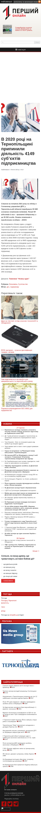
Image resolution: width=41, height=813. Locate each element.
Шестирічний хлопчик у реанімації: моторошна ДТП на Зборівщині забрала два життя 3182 (19, 731)
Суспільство (23, 284)
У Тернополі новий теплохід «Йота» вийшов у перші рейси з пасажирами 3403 (20, 720)
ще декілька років (10, 564)
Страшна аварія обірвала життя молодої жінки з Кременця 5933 (18, 686)
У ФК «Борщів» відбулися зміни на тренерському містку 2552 (19, 749)
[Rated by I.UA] (5, 809)
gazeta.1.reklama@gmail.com (14, 795)
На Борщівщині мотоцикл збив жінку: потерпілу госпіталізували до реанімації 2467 (18, 760)
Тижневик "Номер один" (19, 279)
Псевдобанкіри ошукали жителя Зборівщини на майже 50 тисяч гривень (23, 29)
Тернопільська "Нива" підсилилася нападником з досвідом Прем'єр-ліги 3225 (19, 726)
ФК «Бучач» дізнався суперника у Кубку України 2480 (18, 754)
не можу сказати (9, 570)
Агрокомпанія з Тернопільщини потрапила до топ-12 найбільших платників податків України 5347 (20, 697)
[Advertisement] (20, 77)
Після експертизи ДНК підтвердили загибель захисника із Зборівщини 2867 (17, 744)
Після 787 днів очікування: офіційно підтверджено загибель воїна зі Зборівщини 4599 (19, 702)
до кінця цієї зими (10, 576)
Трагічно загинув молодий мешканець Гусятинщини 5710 (19, 692)
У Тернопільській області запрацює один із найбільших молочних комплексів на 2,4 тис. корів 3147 (19, 737)
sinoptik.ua (14, 615)
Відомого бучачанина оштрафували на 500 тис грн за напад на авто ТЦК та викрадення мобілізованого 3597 (20, 714)
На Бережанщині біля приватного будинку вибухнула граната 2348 (20, 765)
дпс (8, 287)
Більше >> (36, 551)
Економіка (13, 284)
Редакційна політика (11, 798)
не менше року (9, 567)
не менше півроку (10, 573)
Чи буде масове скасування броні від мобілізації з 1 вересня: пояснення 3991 (19, 708)
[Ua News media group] (20, 635)
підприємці (14, 287)
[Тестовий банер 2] (20, 665)
